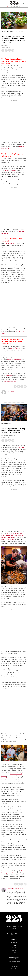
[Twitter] (2, 50)
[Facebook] (6, 50)
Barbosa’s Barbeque (11, 170)
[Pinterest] (9, 50)
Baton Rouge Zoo (11, 243)
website (21, 146)
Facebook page (6, 148)
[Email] (12, 50)
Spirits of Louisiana (16, 348)
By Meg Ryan (11, 391)
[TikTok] (16, 934)
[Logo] (14, 3)
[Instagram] (12, 934)
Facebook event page (10, 381)
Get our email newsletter (14, 6)
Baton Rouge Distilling (14, 360)
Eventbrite (9, 375)
